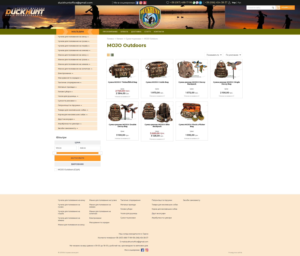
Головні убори (126, 209)
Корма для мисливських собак (164, 209)
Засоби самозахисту (191, 200)
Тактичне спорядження (130, 200)
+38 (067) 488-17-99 (123, 238)
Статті (147, 32)
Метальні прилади (128, 205)
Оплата (124, 32)
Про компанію (110, 32)
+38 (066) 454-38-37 (140, 238)
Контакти (159, 32)
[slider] (55, 153)
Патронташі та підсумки (162, 200)
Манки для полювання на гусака (103, 200)
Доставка (136, 32)
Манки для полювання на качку (71, 225)
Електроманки (95, 218)
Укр (234, 3)
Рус (239, 3)
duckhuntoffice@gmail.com (75, 2)
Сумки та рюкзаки (128, 218)
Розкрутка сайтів (235, 252)
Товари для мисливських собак (165, 205)
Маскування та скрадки (99, 222)
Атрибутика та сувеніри (162, 218)
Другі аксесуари (158, 213)
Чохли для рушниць (128, 213)
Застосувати (77, 158)
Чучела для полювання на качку (71, 200)
